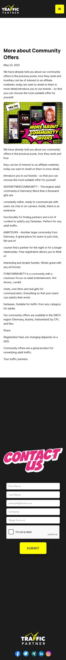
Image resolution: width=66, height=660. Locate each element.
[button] (59, 9)
